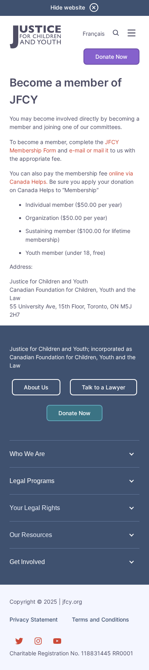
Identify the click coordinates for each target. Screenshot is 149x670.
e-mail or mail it (88, 150)
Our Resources (31, 534)
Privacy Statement (34, 619)
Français (93, 33)
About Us (36, 387)
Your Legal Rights (35, 507)
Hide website (67, 7)
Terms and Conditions (100, 619)
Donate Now (111, 56)
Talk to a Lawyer (103, 387)
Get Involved (27, 561)
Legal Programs (32, 480)
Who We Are (27, 453)
